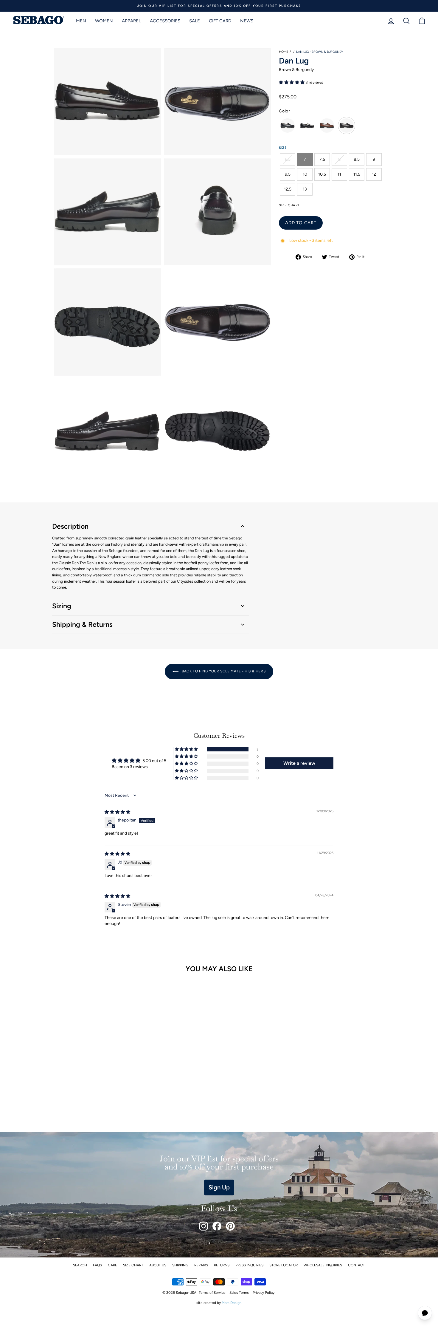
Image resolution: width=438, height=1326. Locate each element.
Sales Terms (239, 1293)
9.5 (288, 174)
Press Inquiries (249, 1265)
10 (305, 174)
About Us (157, 1265)
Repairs (201, 1265)
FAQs (97, 1265)
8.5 (357, 159)
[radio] (287, 125)
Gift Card (220, 21)
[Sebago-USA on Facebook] (216, 1226)
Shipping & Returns (82, 624)
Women (104, 21)
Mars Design (232, 1303)
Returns (221, 1265)
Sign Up (219, 1187)
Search (80, 1265)
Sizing (61, 606)
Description (70, 526)
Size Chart (133, 1265)
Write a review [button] (299, 763)
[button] (292, 82)
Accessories (165, 21)
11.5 (356, 174)
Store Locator (283, 1265)
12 (374, 174)
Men (81, 21)
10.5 (322, 174)
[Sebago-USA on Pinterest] (230, 1226)
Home (283, 52)
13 (305, 189)
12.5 (287, 189)
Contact (356, 1265)
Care (112, 1265)
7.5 (322, 159)
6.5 (288, 159)
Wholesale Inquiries (323, 1265)
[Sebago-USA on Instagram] (203, 1226)
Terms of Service (212, 1293)
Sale (194, 21)
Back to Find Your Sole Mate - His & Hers (223, 671)
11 (339, 174)
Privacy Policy (263, 1293)
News (246, 21)
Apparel (131, 21)
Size (283, 148)
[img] (117, 812)
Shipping (180, 1265)
